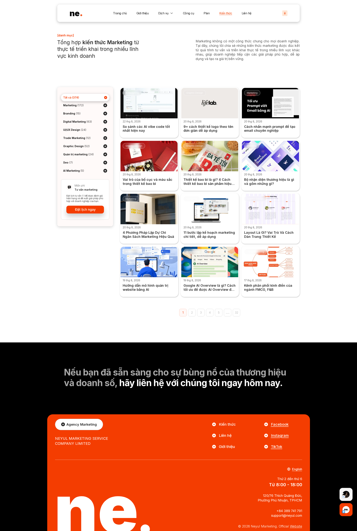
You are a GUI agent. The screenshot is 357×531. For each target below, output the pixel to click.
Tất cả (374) (71, 97)
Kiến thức (225, 13)
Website (296, 526)
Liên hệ (246, 13)
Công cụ (188, 13)
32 (236, 312)
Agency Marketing (81, 424)
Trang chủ (120, 13)
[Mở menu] (284, 13)
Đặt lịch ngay (85, 209)
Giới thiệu (142, 13)
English (297, 469)
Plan (207, 13)
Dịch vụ (163, 13)
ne (75, 13)
